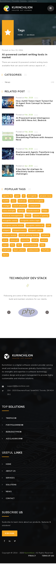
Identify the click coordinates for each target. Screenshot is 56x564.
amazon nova (45, 196)
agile (17, 196)
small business (30, 245)
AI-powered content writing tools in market (24, 56)
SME (42, 245)
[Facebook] (4, 541)
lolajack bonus (19, 230)
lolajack (6, 230)
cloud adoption (19, 206)
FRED (28, 215)
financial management (12, 215)
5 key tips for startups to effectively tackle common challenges (30, 171)
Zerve (5, 255)
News (7, 82)
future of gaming (41, 215)
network (45, 235)
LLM (48, 225)
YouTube (46, 250)
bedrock (22, 201)
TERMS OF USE (48, 556)
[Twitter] (14, 541)
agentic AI (7, 196)
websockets (33, 250)
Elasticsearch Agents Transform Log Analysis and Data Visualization (35, 153)
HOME (20, 35)
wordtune (31, 35)
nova (5, 240)
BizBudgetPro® (13, 432)
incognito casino (10, 220)
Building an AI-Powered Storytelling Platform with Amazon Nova (34, 137)
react (5, 245)
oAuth (35, 240)
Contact (10, 498)
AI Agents (32, 196)
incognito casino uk (35, 225)
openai (44, 240)
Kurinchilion (29, 553)
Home (8, 464)
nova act (14, 240)
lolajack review (9, 235)
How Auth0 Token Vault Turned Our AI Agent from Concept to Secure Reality (34, 103)
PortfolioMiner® (14, 425)
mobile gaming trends (29, 235)
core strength (9, 210)
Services (10, 478)
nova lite (25, 240)
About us (10, 471)
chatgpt (6, 206)
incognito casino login (30, 220)
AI (24, 196)
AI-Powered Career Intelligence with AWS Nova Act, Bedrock (33, 119)
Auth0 (5, 201)
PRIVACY (32, 556)
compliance (34, 206)
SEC (19, 245)
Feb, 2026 (29, 115)
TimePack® (10, 418)
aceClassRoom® (14, 438)
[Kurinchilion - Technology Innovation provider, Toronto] (6, 8)
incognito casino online (13, 225)
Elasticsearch (33, 210)
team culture (19, 250)
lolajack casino (35, 230)
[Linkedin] (9, 541)
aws (13, 201)
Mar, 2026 (29, 98)
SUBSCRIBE (9, 533)
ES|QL (45, 210)
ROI (12, 245)
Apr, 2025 (29, 166)
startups (6, 250)
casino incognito (36, 201)
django (21, 210)
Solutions (10, 484)
